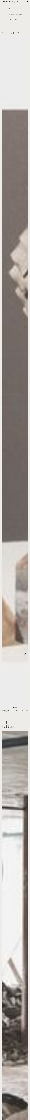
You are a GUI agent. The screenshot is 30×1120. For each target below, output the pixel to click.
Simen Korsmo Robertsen (10, 2)
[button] (27, 2)
